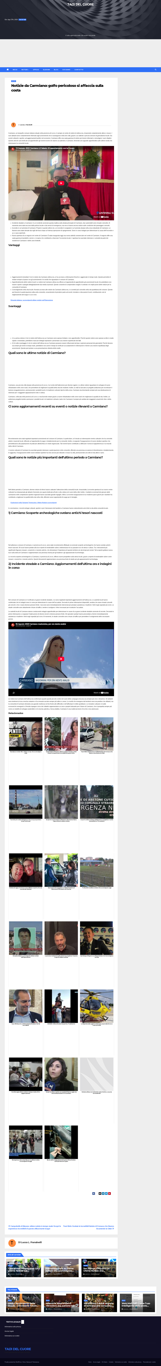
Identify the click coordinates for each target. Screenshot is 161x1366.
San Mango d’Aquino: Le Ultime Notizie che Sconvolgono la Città (96, 1270)
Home (89, 1362)
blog (9, 1300)
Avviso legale (9, 1331)
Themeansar (35, 1362)
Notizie (25, 70)
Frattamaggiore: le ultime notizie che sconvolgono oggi (60, 1270)
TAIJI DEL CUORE (80, 4)
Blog (56, 70)
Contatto (78, 70)
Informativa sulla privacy (13, 1326)
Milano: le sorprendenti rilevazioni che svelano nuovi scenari (61, 1305)
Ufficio (36, 70)
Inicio (15, 70)
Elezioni (46, 70)
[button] (155, 69)
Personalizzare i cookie (149, 1362)
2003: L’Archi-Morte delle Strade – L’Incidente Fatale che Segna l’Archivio (22, 1305)
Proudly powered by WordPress (13, 1362)
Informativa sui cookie (12, 1336)
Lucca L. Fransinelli (26, 125)
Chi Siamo (66, 70)
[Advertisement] (80, 20)
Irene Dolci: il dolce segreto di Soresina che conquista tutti (98, 1305)
